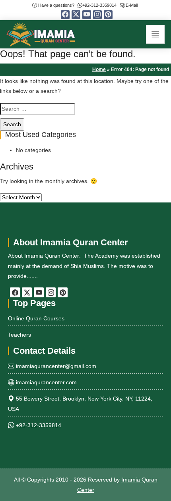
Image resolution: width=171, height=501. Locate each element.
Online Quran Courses (36, 318)
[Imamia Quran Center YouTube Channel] (86, 14)
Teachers (19, 334)
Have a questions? (55, 5)
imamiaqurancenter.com (45, 382)
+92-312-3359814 (99, 5)
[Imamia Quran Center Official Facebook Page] (65, 14)
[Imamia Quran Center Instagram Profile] (97, 14)
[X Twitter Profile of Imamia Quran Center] (76, 14)
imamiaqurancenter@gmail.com (55, 366)
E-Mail (131, 5)
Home (99, 69)
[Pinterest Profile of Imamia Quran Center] (108, 14)
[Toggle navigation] (155, 34)
